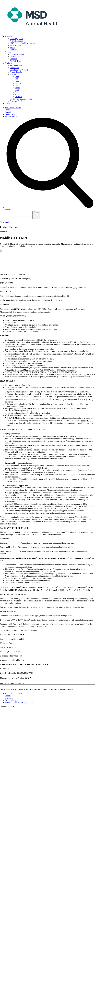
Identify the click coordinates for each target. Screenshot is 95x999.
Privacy (8, 696)
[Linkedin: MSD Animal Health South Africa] (47, 998)
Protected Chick (16, 101)
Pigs (16, 92)
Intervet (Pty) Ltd (16, 39)
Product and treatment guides (21, 99)
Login (7, 110)
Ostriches (18, 97)
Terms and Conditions (13, 693)
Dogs (17, 76)
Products (8, 63)
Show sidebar (6, 222)
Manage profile (11, 116)
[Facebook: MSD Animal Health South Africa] (47, 902)
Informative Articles (17, 54)
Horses (17, 81)
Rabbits (18, 83)
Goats (17, 90)
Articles (8, 52)
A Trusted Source (17, 41)
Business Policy (11, 700)
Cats (16, 79)
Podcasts (13, 59)
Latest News (15, 56)
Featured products (17, 72)
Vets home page (16, 65)
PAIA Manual (15, 45)
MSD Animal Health (13, 107)
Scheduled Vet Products (19, 70)
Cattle (17, 85)
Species (13, 74)
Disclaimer (9, 698)
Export (12, 47)
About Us (9, 36)
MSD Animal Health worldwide (22, 43)
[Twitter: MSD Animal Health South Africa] (47, 806)
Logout (8, 112)
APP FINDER (15, 61)
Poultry (18, 94)
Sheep (17, 88)
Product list (14, 68)
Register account (11, 114)
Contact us (14, 50)
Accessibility (10, 702)
